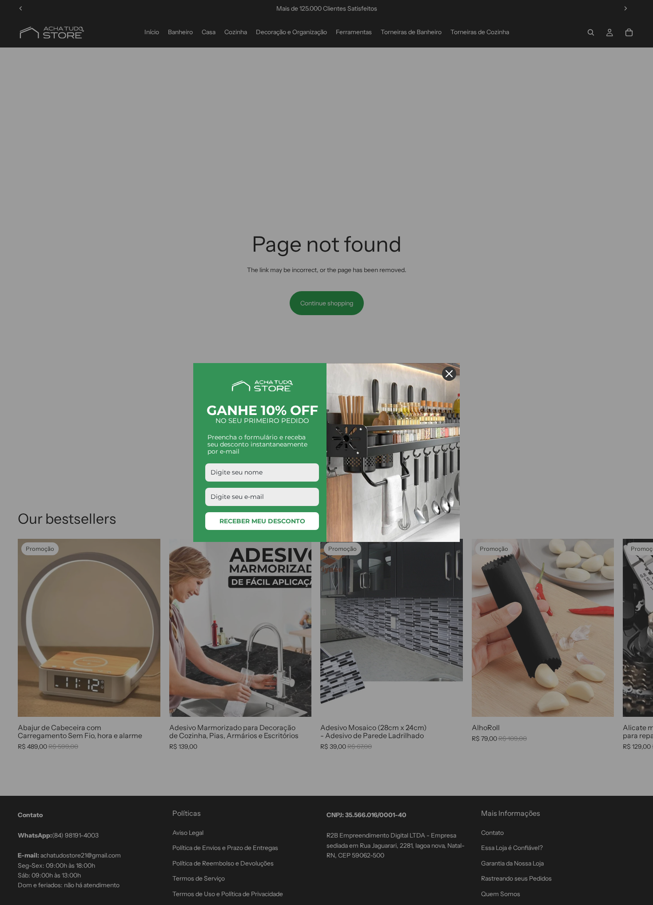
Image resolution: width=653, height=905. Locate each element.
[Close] (449, 373)
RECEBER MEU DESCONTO (262, 521)
